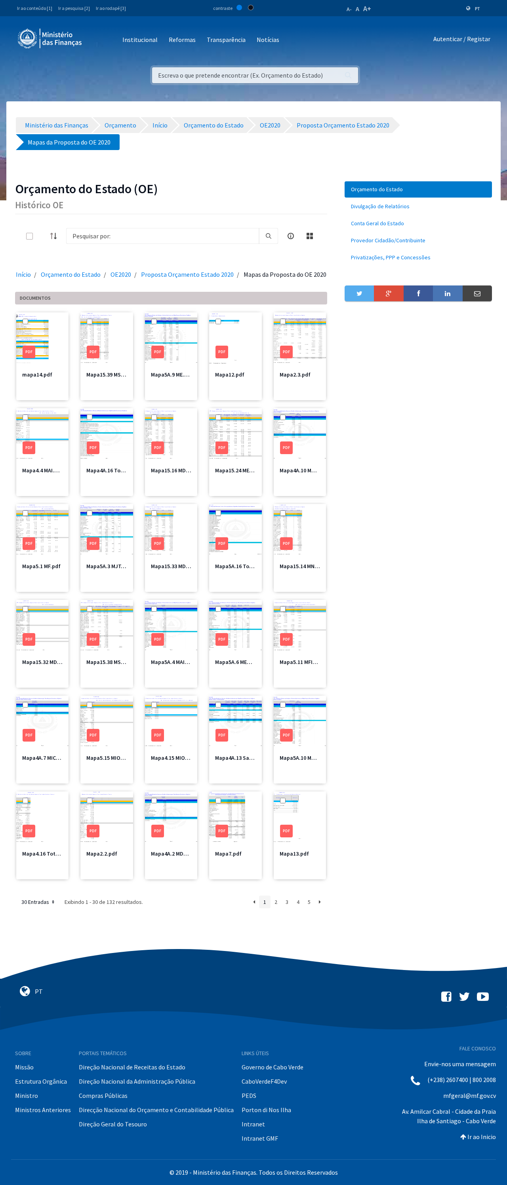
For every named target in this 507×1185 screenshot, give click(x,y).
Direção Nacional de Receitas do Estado (132, 1067)
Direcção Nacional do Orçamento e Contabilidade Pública (156, 1110)
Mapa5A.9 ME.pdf (172, 374)
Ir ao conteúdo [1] (34, 8)
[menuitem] (418, 189)
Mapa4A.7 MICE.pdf (45, 757)
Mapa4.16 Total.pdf (46, 853)
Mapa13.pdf (294, 853)
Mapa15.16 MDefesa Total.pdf (188, 470)
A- (349, 9)
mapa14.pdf (37, 374)
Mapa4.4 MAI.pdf (42, 470)
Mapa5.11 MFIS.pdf (303, 662)
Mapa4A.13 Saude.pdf (242, 757)
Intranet (253, 1124)
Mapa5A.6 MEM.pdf (238, 662)
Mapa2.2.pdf (101, 853)
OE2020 (121, 274)
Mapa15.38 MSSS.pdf (111, 662)
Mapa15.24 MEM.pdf (239, 470)
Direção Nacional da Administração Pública (137, 1081)
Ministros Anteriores (43, 1110)
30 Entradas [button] (35, 901)
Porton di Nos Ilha (266, 1110)
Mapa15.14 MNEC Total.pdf (312, 566)
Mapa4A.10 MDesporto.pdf (312, 470)
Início (23, 274)
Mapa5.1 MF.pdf (41, 566)
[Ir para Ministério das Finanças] (50, 38)
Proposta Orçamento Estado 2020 (187, 274)
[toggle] (42, 236)
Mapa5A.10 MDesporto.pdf (312, 757)
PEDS (249, 1095)
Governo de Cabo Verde (272, 1067)
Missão (24, 1067)
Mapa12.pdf (229, 374)
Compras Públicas (103, 1095)
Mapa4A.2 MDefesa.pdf (179, 853)
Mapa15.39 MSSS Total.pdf (119, 374)
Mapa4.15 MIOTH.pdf (176, 757)
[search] (268, 236)
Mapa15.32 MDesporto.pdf (54, 662)
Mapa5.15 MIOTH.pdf (112, 757)
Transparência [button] (226, 40)
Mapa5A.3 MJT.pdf (108, 566)
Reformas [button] (182, 40)
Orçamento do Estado (71, 274)
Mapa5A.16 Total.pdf (241, 566)
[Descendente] (56, 236)
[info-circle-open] (290, 236)
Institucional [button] (140, 40)
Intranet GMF (260, 1138)
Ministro (26, 1095)
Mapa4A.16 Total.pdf (112, 470)
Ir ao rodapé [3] (111, 8)
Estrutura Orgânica (41, 1081)
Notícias (268, 40)
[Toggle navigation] (94, 40)
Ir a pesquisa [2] (74, 8)
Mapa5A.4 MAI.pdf (173, 662)
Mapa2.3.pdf (295, 374)
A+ (367, 8)
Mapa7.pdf (228, 853)
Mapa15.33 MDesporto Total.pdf (190, 566)
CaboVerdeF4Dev (264, 1081)
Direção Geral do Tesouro (113, 1124)
